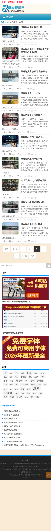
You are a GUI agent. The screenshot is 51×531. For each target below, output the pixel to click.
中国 (17, 373)
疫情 (23, 393)
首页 (6, 249)
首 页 (4, 2)
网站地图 (15, 466)
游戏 (45, 384)
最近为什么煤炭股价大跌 (32, 202)
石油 (40, 393)
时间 (26, 381)
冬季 (11, 377)
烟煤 (10, 389)
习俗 (22, 373)
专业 (11, 373)
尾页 (32, 255)
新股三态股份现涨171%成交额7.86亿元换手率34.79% (24, 445)
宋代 (42, 377)
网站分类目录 (36, 463)
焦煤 (22, 389)
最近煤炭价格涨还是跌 (31, 223)
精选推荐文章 (46, 463)
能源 (12, 396)
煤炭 (36, 388)
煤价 (28, 389)
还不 (32, 397)
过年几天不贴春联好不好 (13, 441)
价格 (29, 372)
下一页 (24, 255)
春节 (32, 380)
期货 (5, 384)
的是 (34, 393)
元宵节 (42, 373)
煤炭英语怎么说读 (10, 430)
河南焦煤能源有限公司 (12, 411)
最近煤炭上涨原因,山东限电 (34, 71)
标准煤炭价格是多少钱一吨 (14, 422)
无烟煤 (19, 380)
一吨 (5, 373)
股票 (5, 397)
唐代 (30, 377)
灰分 (5, 389)
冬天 (5, 377)
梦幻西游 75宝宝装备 (11, 415)
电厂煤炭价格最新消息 (12, 437)
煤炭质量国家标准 (10, 418)
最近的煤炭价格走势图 (31, 115)
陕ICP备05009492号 (32, 466)
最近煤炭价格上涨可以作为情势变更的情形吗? (35, 50)
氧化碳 (33, 384)
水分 (39, 384)
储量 (35, 373)
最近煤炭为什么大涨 (30, 93)
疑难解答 (22, 466)
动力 (16, 377)
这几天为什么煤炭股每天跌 (33, 180)
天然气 (36, 377)
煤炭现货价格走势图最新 (13, 433)
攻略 (11, 381)
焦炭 (16, 389)
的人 (28, 393)
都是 (37, 397)
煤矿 (17, 393)
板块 (16, 384)
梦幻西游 (24, 384)
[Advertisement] (25, 505)
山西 (5, 380)
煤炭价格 (8, 392)
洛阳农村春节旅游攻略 (12, 426)
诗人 (26, 397)
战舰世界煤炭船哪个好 (31, 27)
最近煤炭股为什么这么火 (32, 136)
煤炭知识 (11, 2)
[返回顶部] (48, 474)
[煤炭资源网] (25, 9)
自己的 (19, 396)
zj (6, 45)
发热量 (23, 377)
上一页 (15, 249)
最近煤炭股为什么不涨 (31, 158)
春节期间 (40, 381)
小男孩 (25, 477)
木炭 (11, 384)
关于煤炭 (20, 2)
